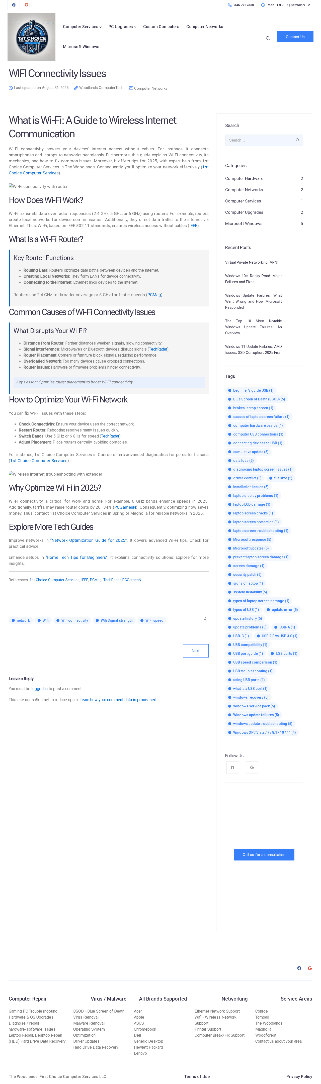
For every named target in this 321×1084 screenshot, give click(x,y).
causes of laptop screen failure (261, 417)
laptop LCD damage (251, 504)
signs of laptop (248, 583)
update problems (250, 627)
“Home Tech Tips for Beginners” (76, 557)
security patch (247, 575)
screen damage (249, 566)
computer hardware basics (258, 425)
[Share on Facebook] (205, 620)
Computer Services (80, 26)
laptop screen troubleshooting (260, 531)
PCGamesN (125, 507)
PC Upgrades (121, 26)
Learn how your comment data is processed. (118, 699)
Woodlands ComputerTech (101, 88)
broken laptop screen (253, 408)
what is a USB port (250, 689)
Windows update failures (256, 715)
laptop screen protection (256, 522)
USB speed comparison (255, 662)
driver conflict (247, 478)
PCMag (154, 294)
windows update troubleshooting (262, 724)
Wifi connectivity (74, 620)
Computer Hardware (244, 178)
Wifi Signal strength (117, 620)
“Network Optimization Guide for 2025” (88, 540)
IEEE (193, 225)
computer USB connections (258, 434)
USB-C (241, 636)
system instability (250, 592)
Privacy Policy (299, 1076)
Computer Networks (204, 26)
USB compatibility (250, 645)
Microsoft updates (251, 548)
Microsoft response (252, 539)
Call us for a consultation (264, 854)
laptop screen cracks (253, 513)
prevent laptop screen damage (261, 557)
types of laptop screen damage (261, 601)
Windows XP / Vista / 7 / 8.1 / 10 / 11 (264, 732)
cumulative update (251, 452)
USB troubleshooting (253, 671)
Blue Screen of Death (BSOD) (259, 399)
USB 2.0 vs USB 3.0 (279, 636)
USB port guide (248, 654)
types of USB (246, 610)
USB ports (286, 654)
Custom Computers (161, 26)
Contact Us (295, 37)
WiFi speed (154, 620)
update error (285, 610)
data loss (243, 461)
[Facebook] (14, 5)
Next (196, 650)
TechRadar (158, 349)
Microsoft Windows (81, 46)
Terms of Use (197, 1076)
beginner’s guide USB (253, 390)
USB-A (287, 627)
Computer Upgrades (244, 212)
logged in (39, 688)
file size (283, 478)
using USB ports (249, 680)
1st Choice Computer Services (38, 460)
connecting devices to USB (257, 443)
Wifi (46, 620)
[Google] (26, 5)
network (23, 620)
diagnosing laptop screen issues (263, 469)
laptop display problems (255, 496)
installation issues (251, 487)
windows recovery (251, 697)
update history (247, 618)
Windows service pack (254, 706)
